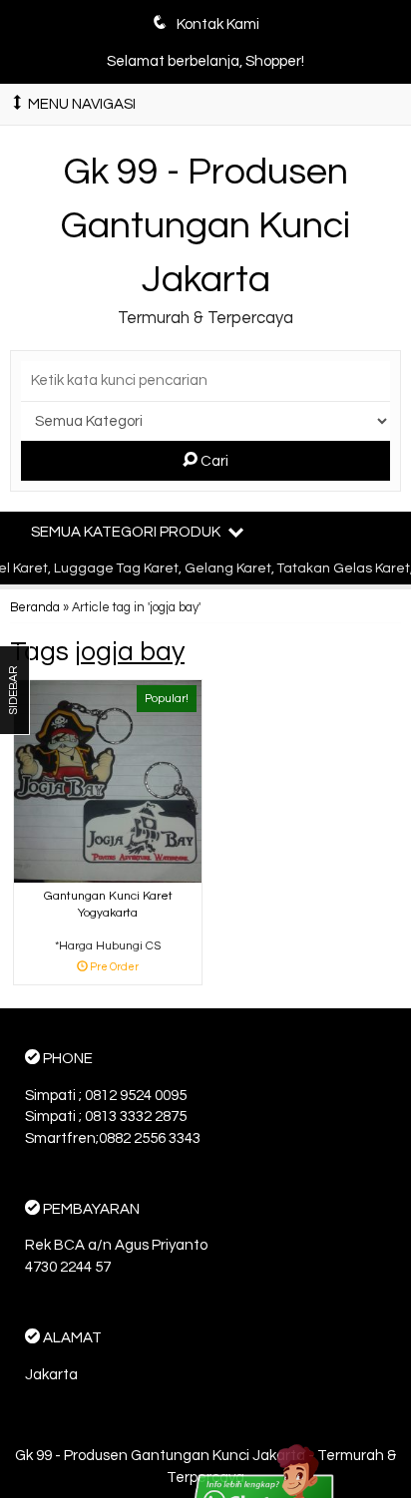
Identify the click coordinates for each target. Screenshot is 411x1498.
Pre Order (115, 967)
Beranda (35, 607)
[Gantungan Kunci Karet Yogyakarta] (108, 781)
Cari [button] (213, 461)
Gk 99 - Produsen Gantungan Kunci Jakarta (205, 225)
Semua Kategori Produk (127, 532)
